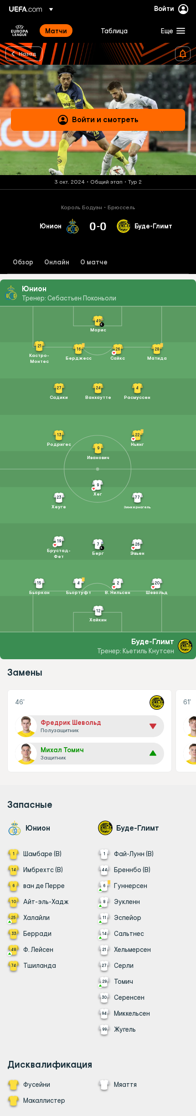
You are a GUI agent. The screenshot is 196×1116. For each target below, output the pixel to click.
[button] (171, 30)
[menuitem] (65, 30)
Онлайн (56, 262)
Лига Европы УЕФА (19, 30)
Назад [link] (27, 53)
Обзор (23, 262)
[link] (56, 30)
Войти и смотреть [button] (105, 119)
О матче (94, 262)
